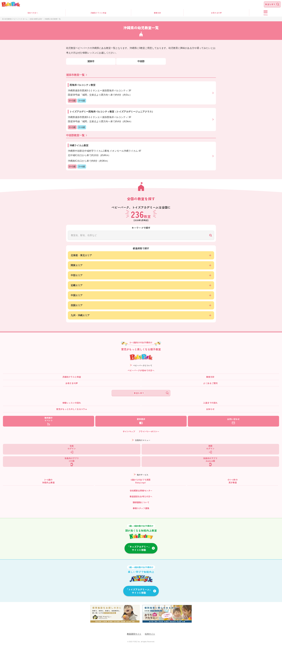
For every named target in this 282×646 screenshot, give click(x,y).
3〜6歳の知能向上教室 (48, 481)
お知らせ (210, 409)
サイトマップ (129, 431)
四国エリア (77, 305)
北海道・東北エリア (81, 255)
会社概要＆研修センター (141, 490)
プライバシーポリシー (149, 431)
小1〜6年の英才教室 (233, 481)
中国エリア (77, 295)
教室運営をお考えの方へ (141, 496)
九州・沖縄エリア (80, 315)
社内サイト (150, 634)
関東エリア (77, 265)
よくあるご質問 (210, 383)
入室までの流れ (210, 402)
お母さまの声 (72, 383)
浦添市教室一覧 (75, 75)
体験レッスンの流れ (71, 402)
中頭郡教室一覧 (75, 135)
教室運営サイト (134, 634)
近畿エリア (77, 285)
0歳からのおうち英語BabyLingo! (140, 481)
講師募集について (141, 502)
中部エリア (77, 275)
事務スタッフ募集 (141, 508)
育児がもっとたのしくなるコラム (71, 409)
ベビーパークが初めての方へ (141, 370)
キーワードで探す (141, 228)
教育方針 (157, 12)
